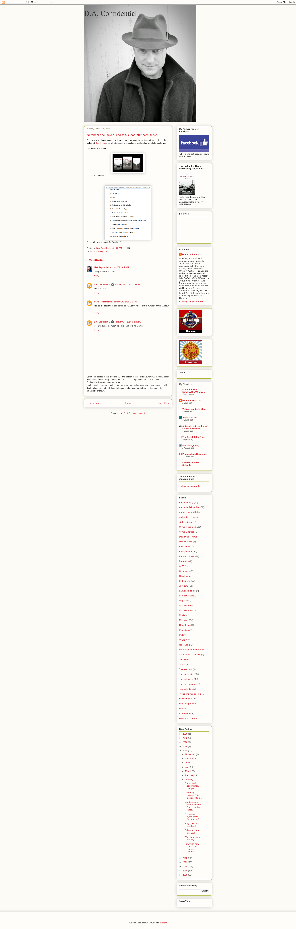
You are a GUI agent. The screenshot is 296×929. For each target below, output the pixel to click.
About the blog (186, 502)
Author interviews (187, 517)
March (188, 771)
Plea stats (184, 630)
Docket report (185, 541)
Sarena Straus (189, 417)
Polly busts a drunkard (191, 824)
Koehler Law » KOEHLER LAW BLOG (193, 390)
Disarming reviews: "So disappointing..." (193, 795)
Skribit (182, 664)
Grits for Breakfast (192, 400)
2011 (185, 866)
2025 (185, 734)
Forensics (184, 561)
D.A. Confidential (110, 13)
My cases (183, 620)
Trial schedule (186, 689)
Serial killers (185, 659)
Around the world (187, 512)
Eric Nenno (184, 546)
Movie (182, 615)
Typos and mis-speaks (190, 694)
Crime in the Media (188, 527)
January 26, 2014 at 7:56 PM (128, 284)
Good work (184, 571)
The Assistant (185, 669)
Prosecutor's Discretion (194, 454)
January (189, 779)
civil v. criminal (186, 522)
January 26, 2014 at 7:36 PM (118, 267)
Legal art (183, 600)
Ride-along (184, 645)
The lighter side (186, 674)
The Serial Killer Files (193, 437)
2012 (185, 862)
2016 (185, 742)
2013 (185, 858)
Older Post (163, 403)
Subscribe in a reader (190, 486)
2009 (185, 875)
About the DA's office (189, 507)
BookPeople (100, 143)
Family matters (186, 551)
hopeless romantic (103, 302)
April (187, 767)
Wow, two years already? (192, 838)
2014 (185, 750)
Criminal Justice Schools (190, 463)
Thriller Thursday (187, 684)
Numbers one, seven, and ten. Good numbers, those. (193, 806)
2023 (185, 738)
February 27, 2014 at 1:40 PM (128, 322)
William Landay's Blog (194, 409)
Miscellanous (185, 610)
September (191, 758)
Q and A (183, 640)
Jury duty (183, 586)
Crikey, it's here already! (192, 831)
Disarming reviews (188, 536)
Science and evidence (190, 654)
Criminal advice (186, 532)
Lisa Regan (99, 267)
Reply (96, 275)
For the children (187, 556)
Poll (181, 635)
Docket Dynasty (190, 445)
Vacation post (185, 698)
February (190, 775)
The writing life (100, 251)
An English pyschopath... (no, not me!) (192, 817)
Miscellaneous (186, 605)
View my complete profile (191, 301)
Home (128, 403)
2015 (185, 746)
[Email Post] (128, 248)
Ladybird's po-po (187, 590)
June (188, 762)
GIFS (181, 566)
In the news (184, 581)
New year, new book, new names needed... (192, 848)
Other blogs (185, 625)
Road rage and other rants (192, 649)
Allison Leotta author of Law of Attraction (195, 427)
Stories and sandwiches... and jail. (192, 786)
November (190, 754)
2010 (185, 870)
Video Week (185, 713)
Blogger (163, 923)
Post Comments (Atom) (134, 413)
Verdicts (183, 708)
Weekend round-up (188, 718)
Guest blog (184, 576)
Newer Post (93, 403)
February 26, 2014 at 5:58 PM (126, 302)
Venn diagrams (186, 703)
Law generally (186, 595)
